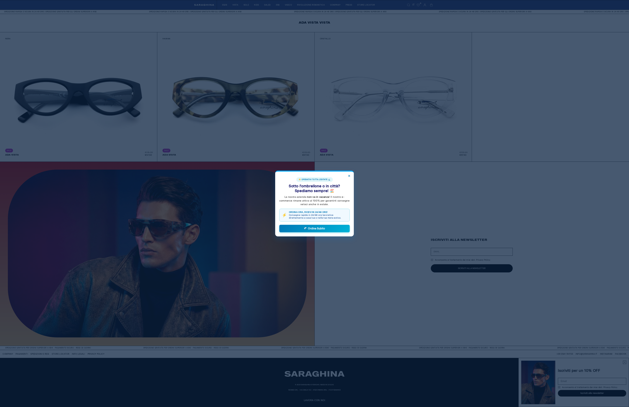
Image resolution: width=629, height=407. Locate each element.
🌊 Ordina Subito (314, 228)
